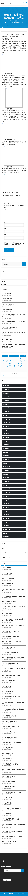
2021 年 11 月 (6, 489)
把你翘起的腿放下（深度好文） (10, 787)
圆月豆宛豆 (10, 195)
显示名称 (6, 222)
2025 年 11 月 (6, 419)
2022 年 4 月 (6, 470)
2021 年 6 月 (6, 507)
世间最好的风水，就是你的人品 (10, 663)
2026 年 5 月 (6, 397)
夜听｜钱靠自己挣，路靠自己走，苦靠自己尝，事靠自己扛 (13, 709)
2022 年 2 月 (6, 478)
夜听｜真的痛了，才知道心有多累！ (11, 781)
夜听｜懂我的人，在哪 (7, 753)
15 (21, 363)
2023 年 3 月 (6, 452)
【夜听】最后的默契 (7, 299)
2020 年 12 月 (6, 529)
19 (10, 365)
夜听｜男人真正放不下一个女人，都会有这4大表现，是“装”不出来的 (13, 345)
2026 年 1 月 (6, 411)
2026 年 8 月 (6, 386)
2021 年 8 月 (6, 500)
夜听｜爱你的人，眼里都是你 (9, 327)
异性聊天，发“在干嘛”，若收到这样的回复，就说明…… (13, 333)
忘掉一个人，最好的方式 (8, 797)
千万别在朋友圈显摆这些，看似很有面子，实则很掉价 (13, 703)
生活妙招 (15, 21)
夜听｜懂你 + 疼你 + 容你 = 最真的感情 (11, 642)
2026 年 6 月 (6, 393)
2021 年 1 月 (6, 525)
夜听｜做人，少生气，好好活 (9, 680)
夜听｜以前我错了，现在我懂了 (10, 716)
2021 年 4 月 (6, 514)
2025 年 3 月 (6, 433)
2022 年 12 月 (6, 463)
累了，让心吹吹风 (6, 813)
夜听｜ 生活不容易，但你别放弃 (10, 764)
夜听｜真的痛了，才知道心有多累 (10, 726)
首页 (10, 21)
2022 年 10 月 (6, 467)
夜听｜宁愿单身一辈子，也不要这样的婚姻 (12, 836)
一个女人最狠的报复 (7, 803)
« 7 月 (2, 375)
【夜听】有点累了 (6, 293)
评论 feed (4, 555)
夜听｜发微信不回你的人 (8, 309)
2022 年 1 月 (6, 481)
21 (17, 365)
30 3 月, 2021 (8, 192)
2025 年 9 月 (6, 426)
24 (3, 368)
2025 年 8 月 (6, 430)
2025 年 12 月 (6, 415)
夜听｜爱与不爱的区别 (7, 748)
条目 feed (4, 552)
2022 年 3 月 (6, 474)
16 (24, 363)
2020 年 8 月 (6, 536)
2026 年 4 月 (6, 400)
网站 (5, 235)
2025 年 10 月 (6, 422)
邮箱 (5, 228)
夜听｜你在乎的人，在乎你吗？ (10, 842)
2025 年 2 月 (6, 437)
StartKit (22, 894)
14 (17, 363)
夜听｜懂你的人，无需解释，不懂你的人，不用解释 (13, 315)
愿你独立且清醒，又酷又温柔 (9, 737)
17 (3, 365)
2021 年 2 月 (6, 522)
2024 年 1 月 (6, 444)
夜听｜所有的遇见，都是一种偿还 (10, 819)
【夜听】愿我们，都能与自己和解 (10, 652)
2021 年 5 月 (6, 511)
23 (24, 365)
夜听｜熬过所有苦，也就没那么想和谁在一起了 (13, 831)
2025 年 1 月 (6, 441)
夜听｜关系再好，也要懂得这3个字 (10, 776)
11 (7, 363)
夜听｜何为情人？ (6, 686)
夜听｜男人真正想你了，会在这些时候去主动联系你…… (13, 825)
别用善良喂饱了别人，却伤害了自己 (11, 697)
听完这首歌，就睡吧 (7, 339)
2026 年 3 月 (6, 404)
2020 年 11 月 (6, 533)
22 (21, 365)
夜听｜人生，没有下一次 (8, 304)
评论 (5, 209)
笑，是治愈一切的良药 (7, 691)
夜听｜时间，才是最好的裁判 (9, 721)
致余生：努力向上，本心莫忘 (9, 732)
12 (10, 363)
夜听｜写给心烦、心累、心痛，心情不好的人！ (13, 626)
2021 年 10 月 (6, 492)
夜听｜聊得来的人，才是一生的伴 (10, 636)
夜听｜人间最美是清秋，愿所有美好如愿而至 (13, 658)
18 (7, 365)
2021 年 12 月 (6, 485)
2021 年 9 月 (6, 496)
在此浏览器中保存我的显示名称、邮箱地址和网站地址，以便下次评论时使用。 (14, 243)
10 (3, 363)
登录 (3, 550)
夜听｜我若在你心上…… (8, 758)
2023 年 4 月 (6, 448)
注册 (3, 548)
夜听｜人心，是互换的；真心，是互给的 (12, 631)
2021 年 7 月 (6, 503)
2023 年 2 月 (6, 455)
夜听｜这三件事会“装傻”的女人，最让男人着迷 (13, 321)
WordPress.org (6, 557)
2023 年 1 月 (6, 459)
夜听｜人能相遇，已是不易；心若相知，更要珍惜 (13, 770)
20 (14, 365)
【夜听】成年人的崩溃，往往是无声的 (11, 647)
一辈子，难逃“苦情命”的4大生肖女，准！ (12, 808)
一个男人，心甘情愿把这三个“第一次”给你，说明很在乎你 (13, 669)
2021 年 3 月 (6, 518)
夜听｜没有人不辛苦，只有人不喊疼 (11, 675)
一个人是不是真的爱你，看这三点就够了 (12, 792)
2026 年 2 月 (6, 408)
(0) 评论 (16, 192)
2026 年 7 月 (6, 389)
